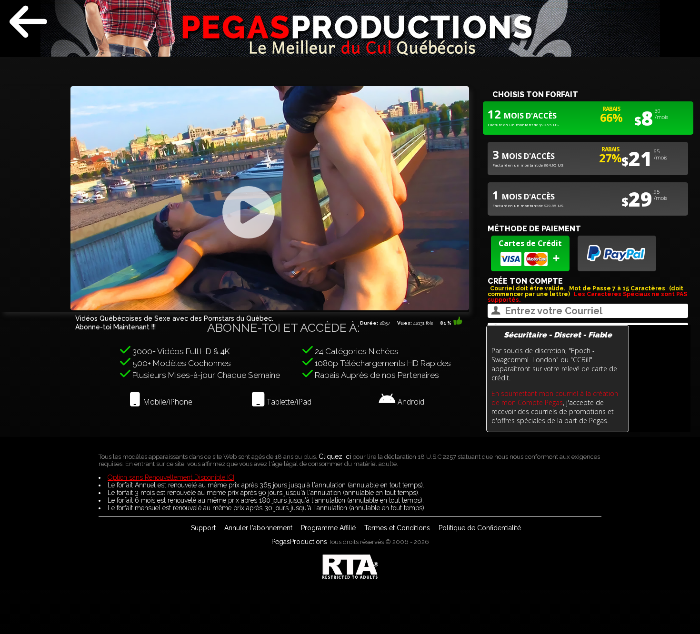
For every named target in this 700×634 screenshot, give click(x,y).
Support (203, 528)
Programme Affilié (328, 528)
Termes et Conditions (397, 528)
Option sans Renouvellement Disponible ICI (171, 477)
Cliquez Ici (335, 456)
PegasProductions (299, 541)
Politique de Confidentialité (480, 528)
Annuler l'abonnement (258, 528)
